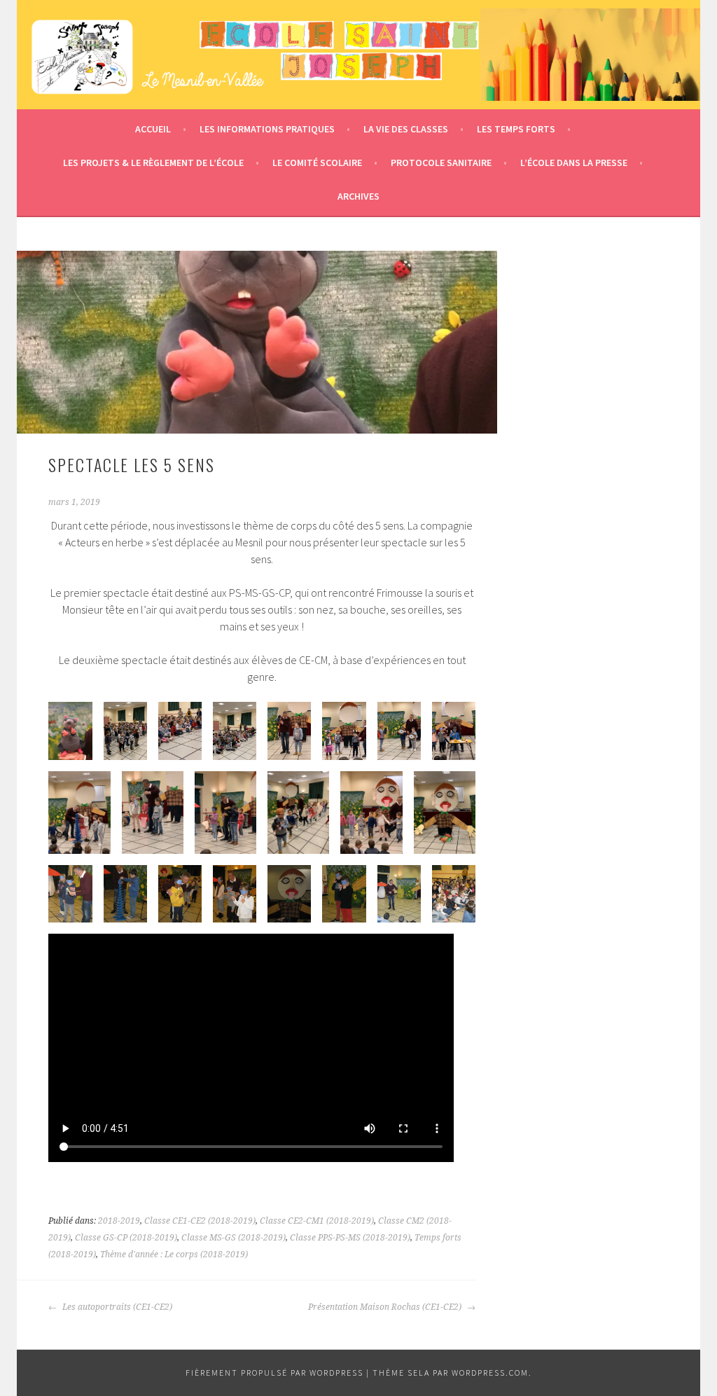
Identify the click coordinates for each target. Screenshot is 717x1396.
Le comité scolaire (317, 162)
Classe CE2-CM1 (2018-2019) (317, 1221)
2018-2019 (119, 1221)
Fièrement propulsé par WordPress (274, 1372)
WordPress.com (490, 1372)
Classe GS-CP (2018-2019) (126, 1238)
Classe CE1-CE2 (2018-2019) (200, 1221)
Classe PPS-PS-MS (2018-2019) (350, 1238)
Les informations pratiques (267, 129)
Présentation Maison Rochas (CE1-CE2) (386, 1307)
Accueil (153, 129)
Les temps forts (516, 129)
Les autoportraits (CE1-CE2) (116, 1307)
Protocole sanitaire (441, 162)
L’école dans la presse (573, 162)
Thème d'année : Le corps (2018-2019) (174, 1254)
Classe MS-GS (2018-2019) (233, 1238)
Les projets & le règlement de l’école (153, 162)
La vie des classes (405, 129)
